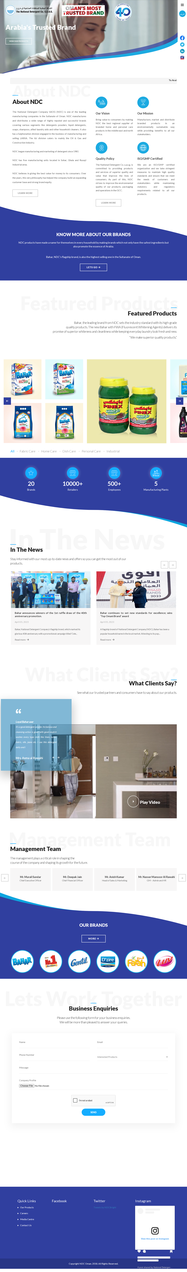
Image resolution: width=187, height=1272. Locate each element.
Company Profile (27, 1080)
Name (22, 1042)
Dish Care (69, 451)
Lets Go (92, 267)
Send (93, 1112)
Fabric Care (28, 451)
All (12, 451)
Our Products (27, 1207)
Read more (20, 639)
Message (23, 1067)
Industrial (113, 451)
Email (100, 1042)
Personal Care (91, 451)
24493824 (173, 80)
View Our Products (18, 41)
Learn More (25, 193)
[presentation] (164, 564)
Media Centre (27, 1219)
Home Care (49, 451)
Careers (24, 1213)
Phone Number (26, 1054)
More (92, 938)
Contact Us (26, 1225)
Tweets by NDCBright (105, 1207)
